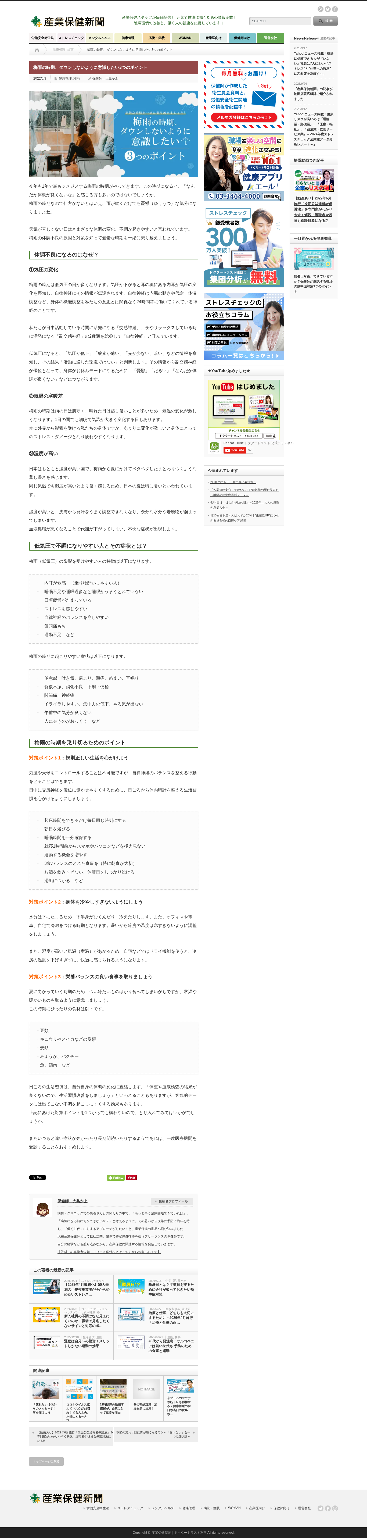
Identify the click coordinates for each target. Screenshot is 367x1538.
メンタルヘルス (99, 38)
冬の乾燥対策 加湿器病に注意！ (145, 1406)
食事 (178, 1337)
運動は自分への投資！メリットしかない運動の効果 (87, 1343)
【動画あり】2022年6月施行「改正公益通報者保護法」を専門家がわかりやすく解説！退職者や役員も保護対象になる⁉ (75, 1436)
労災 (168, 1280)
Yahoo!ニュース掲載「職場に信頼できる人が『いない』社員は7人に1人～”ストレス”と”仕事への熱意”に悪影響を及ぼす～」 (313, 64)
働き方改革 (172, 1309)
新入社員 (89, 1312)
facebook (335, 9)
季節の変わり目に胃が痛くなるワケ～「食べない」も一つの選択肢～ (153, 1434)
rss (320, 9)
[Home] (37, 49)
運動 (99, 1337)
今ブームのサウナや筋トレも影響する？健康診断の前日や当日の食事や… (179, 1406)
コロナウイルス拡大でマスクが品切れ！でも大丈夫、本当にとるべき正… (78, 1412)
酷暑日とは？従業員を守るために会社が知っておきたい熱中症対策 (171, 1289)
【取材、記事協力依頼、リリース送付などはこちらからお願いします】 (109, 1252)
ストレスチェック (71, 38)
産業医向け (214, 38)
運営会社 (270, 38)
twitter (328, 9)
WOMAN (185, 38)
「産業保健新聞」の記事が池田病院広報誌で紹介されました (313, 94)
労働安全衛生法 (42, 38)
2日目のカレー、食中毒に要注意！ (233, 482)
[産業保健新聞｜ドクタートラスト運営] (68, 25)
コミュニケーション (94, 1309)
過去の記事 (327, 38)
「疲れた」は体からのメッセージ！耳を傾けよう (44, 1408)
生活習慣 (89, 1337)
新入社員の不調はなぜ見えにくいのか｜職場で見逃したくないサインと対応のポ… (87, 1321)
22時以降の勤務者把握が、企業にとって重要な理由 (112, 1408)
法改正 (186, 1309)
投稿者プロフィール (173, 1201)
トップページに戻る (46, 1461)
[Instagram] (335, 1508)
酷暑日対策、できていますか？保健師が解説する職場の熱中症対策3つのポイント (313, 283)
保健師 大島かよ (105, 78)
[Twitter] (320, 1508)
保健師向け (242, 38)
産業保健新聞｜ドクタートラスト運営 (179, 1533)
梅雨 (76, 78)
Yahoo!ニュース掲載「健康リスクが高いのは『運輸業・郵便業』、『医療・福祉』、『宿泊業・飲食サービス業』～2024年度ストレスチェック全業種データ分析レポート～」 (314, 129)
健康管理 (128, 38)
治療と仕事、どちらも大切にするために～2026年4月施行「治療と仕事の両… (171, 1318)
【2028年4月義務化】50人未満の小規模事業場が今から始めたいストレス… (87, 1289)
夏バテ (182, 1280)
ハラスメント (73, 1312)
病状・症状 (157, 38)
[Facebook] (328, 1508)
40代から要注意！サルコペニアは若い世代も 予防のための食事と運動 (171, 1346)
